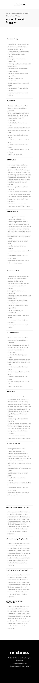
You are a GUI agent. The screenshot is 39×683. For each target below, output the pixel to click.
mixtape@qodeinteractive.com (19, 666)
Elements (24, 13)
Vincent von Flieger (13, 13)
